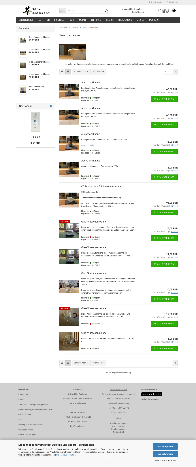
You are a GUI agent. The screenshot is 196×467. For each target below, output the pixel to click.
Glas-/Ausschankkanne (93, 221)
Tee (39, 20)
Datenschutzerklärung (65, 455)
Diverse (109, 20)
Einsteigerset (26, 20)
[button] (62, 72)
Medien (140, 20)
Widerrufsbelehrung (149, 399)
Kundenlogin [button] (156, 2)
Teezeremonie (125, 20)
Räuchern (153, 20)
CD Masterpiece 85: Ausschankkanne (101, 186)
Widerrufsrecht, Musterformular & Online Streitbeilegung (35, 412)
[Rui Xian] (35, 122)
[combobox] (81, 72)
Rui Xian (35, 136)
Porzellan (59, 20)
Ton (48, 20)
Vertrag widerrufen (152, 394)
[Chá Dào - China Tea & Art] (36, 11)
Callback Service (25, 430)
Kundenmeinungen (118, 423)
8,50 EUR (35, 143)
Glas (72, 20)
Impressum (23, 394)
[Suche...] (106, 11)
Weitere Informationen (165, 460)
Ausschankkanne (90, 82)
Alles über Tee (118, 426)
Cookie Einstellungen (27, 435)
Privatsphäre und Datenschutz (31, 424)
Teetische (96, 20)
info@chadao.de (77, 426)
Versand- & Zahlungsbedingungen (33, 404)
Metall (82, 20)
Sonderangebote (118, 429)
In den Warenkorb (164, 99)
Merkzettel (173, 2)
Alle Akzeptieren (165, 446)
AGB (20, 419)
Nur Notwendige (165, 454)
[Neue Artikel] (51, 106)
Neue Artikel (118, 432)
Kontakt (21, 399)
